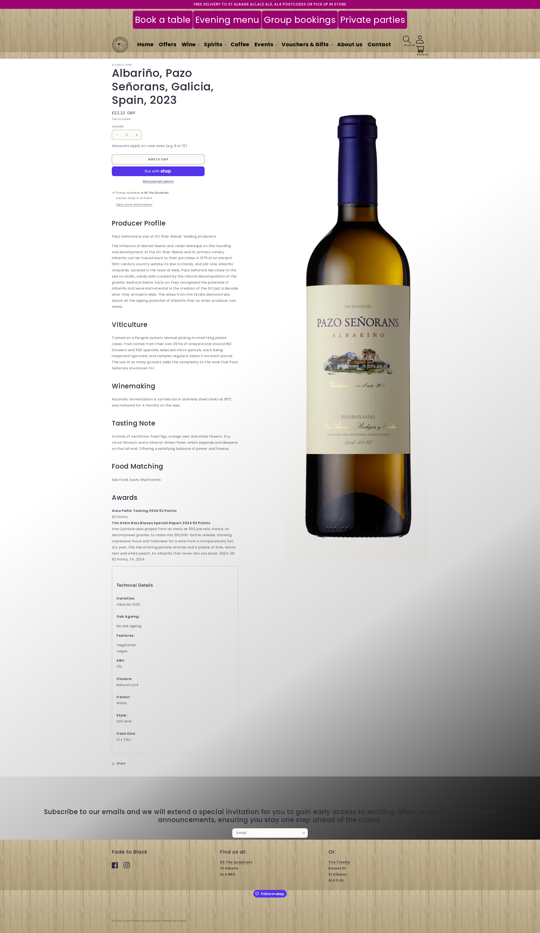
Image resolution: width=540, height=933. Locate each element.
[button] (190, 45)
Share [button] (121, 763)
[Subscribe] (303, 833)
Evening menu (227, 20)
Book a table (163, 20)
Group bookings (300, 20)
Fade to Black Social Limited (142, 920)
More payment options (158, 181)
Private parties (372, 20)
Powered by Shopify (174, 920)
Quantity (118, 127)
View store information (134, 205)
